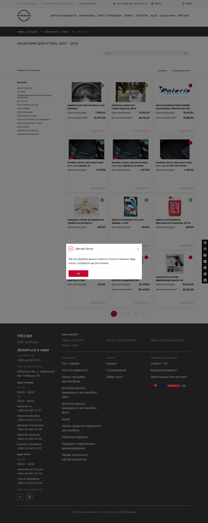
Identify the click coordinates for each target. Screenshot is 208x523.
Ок (78, 273)
